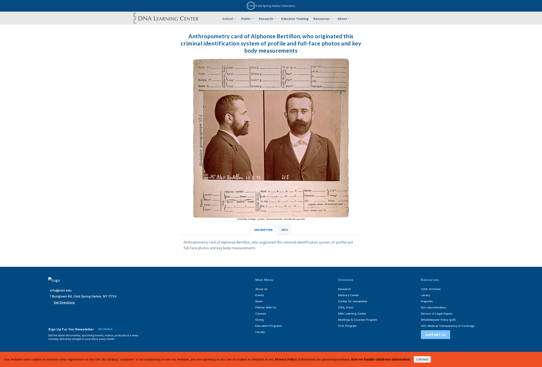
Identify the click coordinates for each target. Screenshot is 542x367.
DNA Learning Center (352, 313)
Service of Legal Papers (437, 313)
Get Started (105, 329)
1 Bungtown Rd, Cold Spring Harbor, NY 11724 (83, 296)
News (259, 301)
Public (246, 18)
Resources (321, 18)
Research (266, 18)
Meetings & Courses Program (357, 319)
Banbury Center (348, 295)
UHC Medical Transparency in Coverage (448, 325)
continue (422, 359)
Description (263, 230)
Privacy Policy (286, 359)
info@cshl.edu (61, 290)
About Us (261, 289)
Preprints (427, 301)
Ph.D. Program (347, 325)
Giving (259, 319)
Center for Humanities (352, 301)
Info (284, 230)
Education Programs (268, 325)
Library (425, 295)
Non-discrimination (433, 307)
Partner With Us (265, 307)
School (227, 18)
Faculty (260, 332)
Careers (260, 313)
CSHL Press (346, 307)
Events (259, 295)
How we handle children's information (380, 359)
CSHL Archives (431, 289)
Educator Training (295, 18)
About (342, 18)
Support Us (435, 335)
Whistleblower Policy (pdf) (438, 319)
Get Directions (64, 302)
